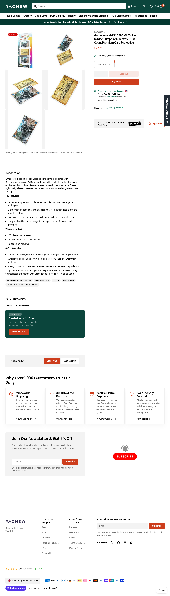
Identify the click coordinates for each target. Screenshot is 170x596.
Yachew (38, 588)
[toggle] (82, 173)
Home (7, 153)
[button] (132, 6)
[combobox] (81, 6)
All (14, 153)
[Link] (45, 324)
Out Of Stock (104, 64)
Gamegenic (99, 32)
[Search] (34, 6)
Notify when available (167, 110)
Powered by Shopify (50, 588)
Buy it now (116, 81)
